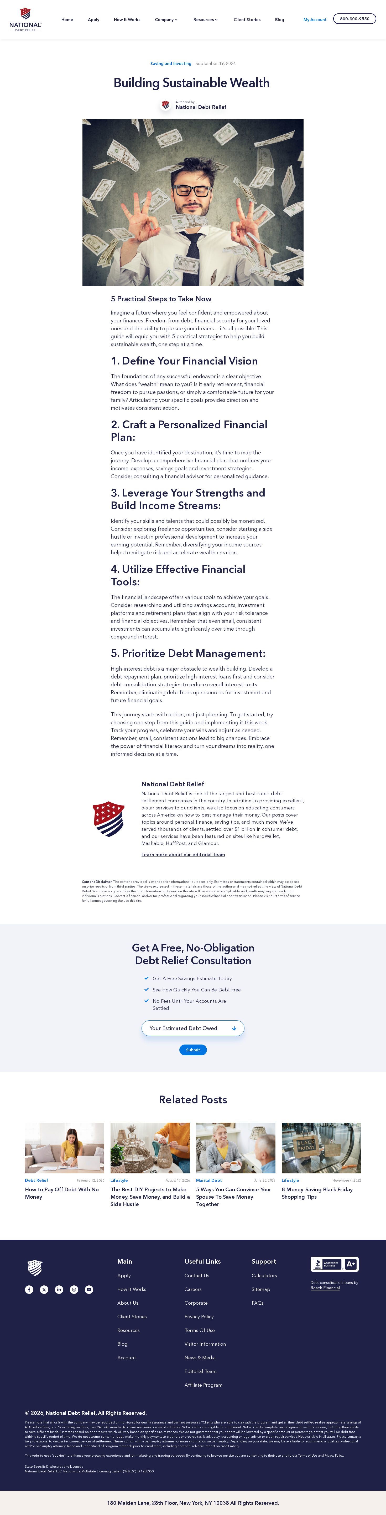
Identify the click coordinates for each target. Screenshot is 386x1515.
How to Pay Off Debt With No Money (62, 1193)
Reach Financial (325, 1288)
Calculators (264, 1276)
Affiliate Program (204, 1385)
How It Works (131, 1289)
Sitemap (261, 1289)
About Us (127, 1303)
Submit (193, 1049)
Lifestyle (119, 1180)
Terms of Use (307, 1455)
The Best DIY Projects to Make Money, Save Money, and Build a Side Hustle (150, 1196)
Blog (122, 1344)
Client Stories (132, 1317)
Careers (193, 1289)
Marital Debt (209, 1180)
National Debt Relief (26, 20)
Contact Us (197, 1276)
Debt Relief (36, 1180)
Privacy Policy (199, 1317)
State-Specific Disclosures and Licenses (54, 1466)
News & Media (200, 1358)
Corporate (196, 1303)
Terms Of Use (200, 1330)
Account (126, 1358)
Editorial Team (201, 1371)
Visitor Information (205, 1344)
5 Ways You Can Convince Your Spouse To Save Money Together (233, 1196)
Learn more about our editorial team (183, 855)
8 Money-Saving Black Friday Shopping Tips (317, 1193)
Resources (128, 1330)
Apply (124, 1276)
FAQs (258, 1303)
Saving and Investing (170, 63)
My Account (315, 19)
